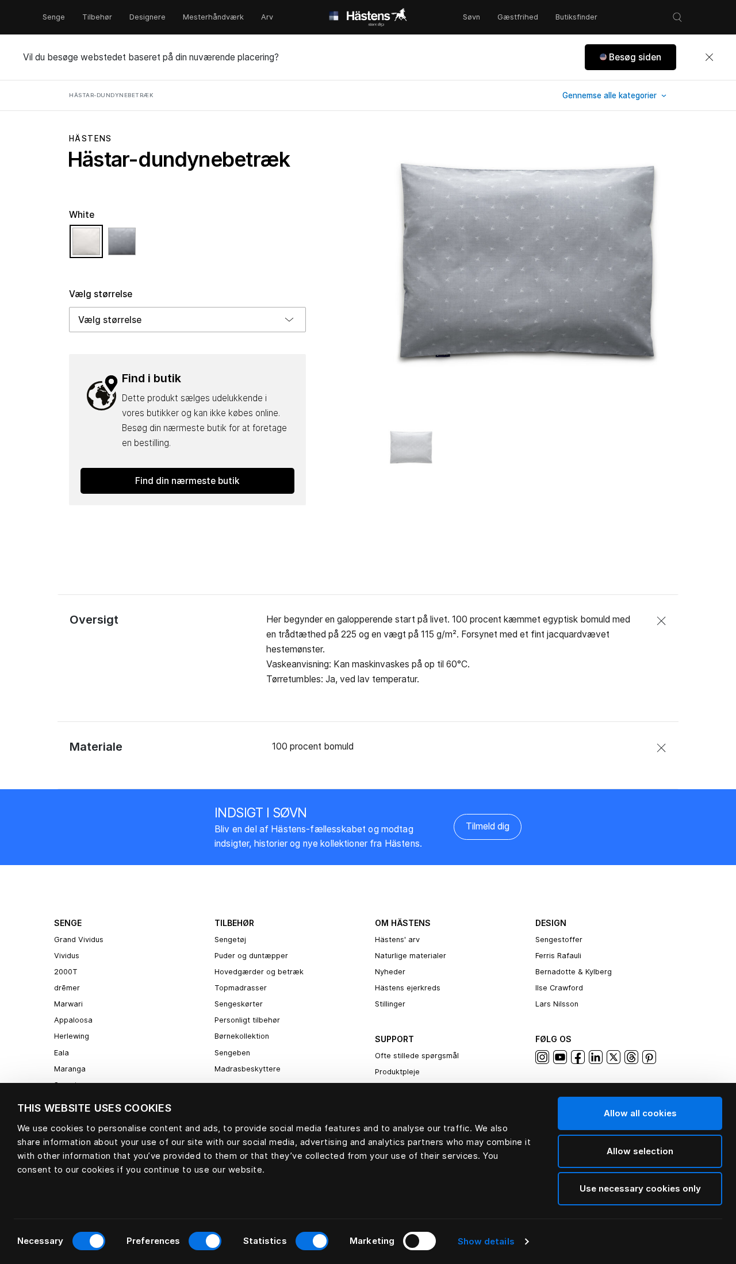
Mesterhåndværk (213, 17)
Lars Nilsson (556, 1004)
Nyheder (390, 971)
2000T (66, 971)
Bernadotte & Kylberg (573, 971)
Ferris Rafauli (558, 955)
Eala (61, 1052)
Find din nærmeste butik (187, 480)
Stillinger (390, 1004)
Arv (267, 17)
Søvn (471, 17)
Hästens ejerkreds (407, 987)
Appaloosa (73, 1020)
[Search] (677, 17)
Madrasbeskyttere (247, 1069)
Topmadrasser (240, 987)
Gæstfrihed (517, 17)
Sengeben (232, 1052)
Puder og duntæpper (251, 955)
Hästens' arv (397, 939)
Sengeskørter (238, 1004)
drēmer (67, 987)
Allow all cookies (640, 1113)
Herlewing (71, 1036)
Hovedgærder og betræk (259, 971)
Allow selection (640, 1151)
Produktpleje (397, 1071)
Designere (147, 17)
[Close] (709, 57)
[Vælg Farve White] (89, 247)
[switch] (205, 1241)
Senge (54, 17)
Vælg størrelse (100, 294)
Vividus (66, 955)
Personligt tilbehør (247, 1020)
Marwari (68, 1004)
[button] (630, 57)
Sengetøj (230, 939)
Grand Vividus (78, 939)
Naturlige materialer (410, 955)
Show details (486, 1241)
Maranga (70, 1069)
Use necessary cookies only (640, 1188)
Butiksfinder (576, 17)
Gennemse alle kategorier (610, 95)
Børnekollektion (241, 1036)
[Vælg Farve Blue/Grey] (122, 247)
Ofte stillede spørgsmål (417, 1055)
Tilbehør (97, 17)
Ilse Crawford (559, 987)
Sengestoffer (558, 939)
